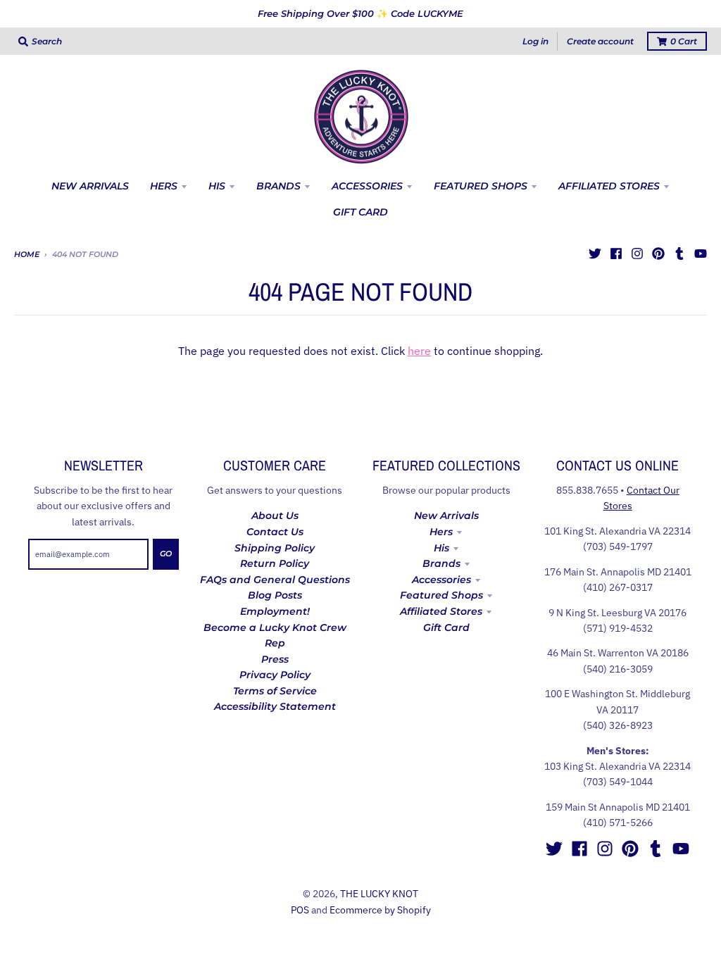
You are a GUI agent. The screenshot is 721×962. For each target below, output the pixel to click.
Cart (683, 41)
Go (166, 553)
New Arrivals (446, 515)
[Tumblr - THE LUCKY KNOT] (679, 253)
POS (300, 910)
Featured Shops (441, 595)
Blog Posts (275, 595)
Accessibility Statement (275, 706)
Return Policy (274, 563)
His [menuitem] (216, 186)
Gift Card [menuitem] (360, 212)
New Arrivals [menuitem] (90, 186)
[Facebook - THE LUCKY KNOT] (616, 253)
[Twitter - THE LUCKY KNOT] (595, 253)
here (419, 351)
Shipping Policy (274, 548)
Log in (535, 41)
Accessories (441, 579)
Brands (441, 563)
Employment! (275, 611)
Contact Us (274, 531)
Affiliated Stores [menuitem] (609, 186)
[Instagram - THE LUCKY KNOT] (637, 253)
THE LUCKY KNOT (379, 893)
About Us (275, 515)
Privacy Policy (275, 674)
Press (275, 659)
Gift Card (446, 627)
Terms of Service (275, 691)
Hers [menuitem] (163, 186)
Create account (600, 41)
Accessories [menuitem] (367, 186)
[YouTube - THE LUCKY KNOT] (700, 253)
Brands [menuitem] (278, 186)
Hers (441, 531)
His (441, 548)
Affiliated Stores (441, 611)
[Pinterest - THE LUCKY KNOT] (658, 253)
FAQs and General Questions (275, 579)
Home (26, 254)
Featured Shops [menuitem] (480, 186)
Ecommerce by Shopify (380, 910)
